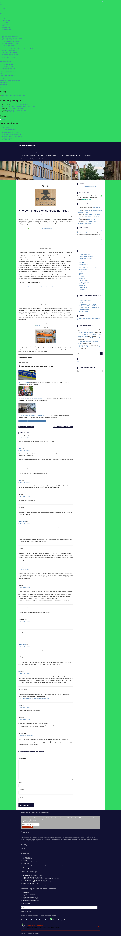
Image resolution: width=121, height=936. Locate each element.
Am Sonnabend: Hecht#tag (86, 332)
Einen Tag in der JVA (15, 112)
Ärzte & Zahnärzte (83, 264)
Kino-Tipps (5, 22)
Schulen (81, 275)
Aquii (19, 448)
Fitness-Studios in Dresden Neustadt (11, 43)
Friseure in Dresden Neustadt (9, 45)
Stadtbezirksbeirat (6, 10)
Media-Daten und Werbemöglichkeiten (11, 134)
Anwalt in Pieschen (27, 857)
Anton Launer (28, 214)
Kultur (3, 17)
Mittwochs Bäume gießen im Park (16, 108)
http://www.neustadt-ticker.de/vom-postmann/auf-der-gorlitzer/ (34, 698)
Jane (19, 671)
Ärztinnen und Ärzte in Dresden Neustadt (12, 38)
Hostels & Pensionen (84, 280)
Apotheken (81, 262)
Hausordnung (5, 127)
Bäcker (81, 266)
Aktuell (1, 4)
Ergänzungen (22, 758)
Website (20, 797)
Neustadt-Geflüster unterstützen (8, 71)
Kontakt (2, 73)
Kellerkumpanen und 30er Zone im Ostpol (16, 110)
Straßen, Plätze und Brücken (9, 57)
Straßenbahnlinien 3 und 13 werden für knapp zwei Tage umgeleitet (37, 878)
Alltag (1, 13)
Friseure (81, 271)
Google (66, 216)
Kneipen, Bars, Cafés (84, 282)
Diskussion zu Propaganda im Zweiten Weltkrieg (33, 881)
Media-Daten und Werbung (6, 79)
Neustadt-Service (4, 33)
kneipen (25, 420)
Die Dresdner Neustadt (5, 61)
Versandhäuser (26, 863)
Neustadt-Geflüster (27, 145)
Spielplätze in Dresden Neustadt (10, 54)
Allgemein (2, 87)
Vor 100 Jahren (6, 24)
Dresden (21, 420)
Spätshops (82, 276)
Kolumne (35, 214)
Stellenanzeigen (4, 84)
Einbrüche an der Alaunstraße (62, 427)
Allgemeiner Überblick (84, 254)
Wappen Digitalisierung (27, 858)
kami (19, 705)
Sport (3, 18)
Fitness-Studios (83, 269)
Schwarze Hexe (42, 420)
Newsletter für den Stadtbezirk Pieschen (31, 861)
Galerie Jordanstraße (26, 427)
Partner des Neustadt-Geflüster (7, 75)
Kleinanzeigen (3, 82)
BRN (3, 26)
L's (28, 420)
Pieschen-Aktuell (70, 865)
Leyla (31, 420)
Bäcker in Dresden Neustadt (9, 40)
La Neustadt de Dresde (7, 64)
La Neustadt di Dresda (7, 66)
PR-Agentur (25, 860)
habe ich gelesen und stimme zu (31, 822)
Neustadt (36, 420)
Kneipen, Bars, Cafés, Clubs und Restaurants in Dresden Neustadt (18, 49)
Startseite (2, 3)
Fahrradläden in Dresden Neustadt (10, 41)
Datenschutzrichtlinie (84, 817)
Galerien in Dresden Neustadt (9, 47)
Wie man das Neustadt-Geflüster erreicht (10, 80)
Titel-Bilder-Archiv (6, 29)
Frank (3, 106)
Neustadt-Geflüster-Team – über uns (11, 132)
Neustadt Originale (6, 27)
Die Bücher (2, 77)
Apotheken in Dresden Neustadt (10, 36)
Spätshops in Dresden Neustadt (10, 52)
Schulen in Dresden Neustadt (9, 50)
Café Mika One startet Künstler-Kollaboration (90, 347)
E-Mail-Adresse (22, 790)
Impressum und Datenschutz (9, 129)
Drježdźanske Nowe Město (8, 68)
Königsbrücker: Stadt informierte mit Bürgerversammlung (30, 104)
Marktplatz (2, 86)
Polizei (4, 8)
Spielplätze (82, 278)
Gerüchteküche (6, 20)
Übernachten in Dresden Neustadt (10, 56)
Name (20, 782)
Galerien (81, 273)
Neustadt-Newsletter (7, 138)
